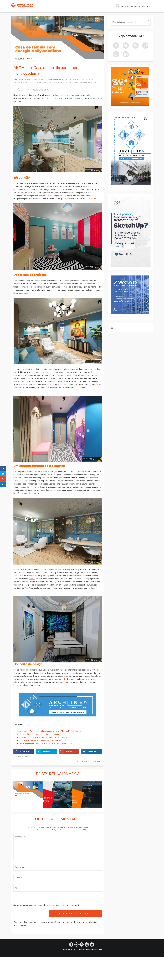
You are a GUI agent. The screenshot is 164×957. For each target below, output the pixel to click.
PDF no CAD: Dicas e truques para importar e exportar (42, 740)
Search (117, 6)
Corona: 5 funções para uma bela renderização (39, 734)
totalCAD (32, 80)
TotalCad (66, 949)
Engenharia (49, 82)
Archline (67, 80)
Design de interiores (33, 82)
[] (135, 45)
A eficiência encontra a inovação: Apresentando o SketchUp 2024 (48, 743)
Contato (146, 6)
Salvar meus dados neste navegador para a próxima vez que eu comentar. (47, 905)
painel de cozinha (28, 487)
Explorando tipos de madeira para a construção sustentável (45, 737)
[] (126, 54)
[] (126, 45)
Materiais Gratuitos (130, 6)
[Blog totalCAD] (22, 5)
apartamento (60, 679)
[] (116, 54)
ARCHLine (91, 199)
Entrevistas (62, 82)
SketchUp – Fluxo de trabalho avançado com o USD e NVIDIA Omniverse (50, 731)
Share (98, 762)
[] (145, 45)
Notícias (74, 82)
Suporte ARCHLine (87, 82)
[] (116, 45)
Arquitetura (79, 80)
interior (32, 578)
